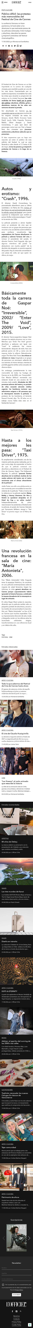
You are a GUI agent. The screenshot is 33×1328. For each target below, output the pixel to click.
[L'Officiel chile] (16, 2)
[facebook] (6, 46)
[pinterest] (9, 46)
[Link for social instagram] (16, 1312)
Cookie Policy (16, 1325)
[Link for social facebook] (12, 1312)
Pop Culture (7, 10)
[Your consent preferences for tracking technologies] (30, 1325)
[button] (29, 1238)
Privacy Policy (19, 1290)
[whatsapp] (17, 46)
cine (10, 637)
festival (5, 637)
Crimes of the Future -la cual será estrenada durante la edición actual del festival (16, 210)
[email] (3, 46)
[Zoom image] (16, 167)
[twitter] (14, 46)
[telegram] (20, 46)
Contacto (16, 1319)
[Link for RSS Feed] (20, 1311)
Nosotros (16, 1316)
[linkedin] (11, 46)
